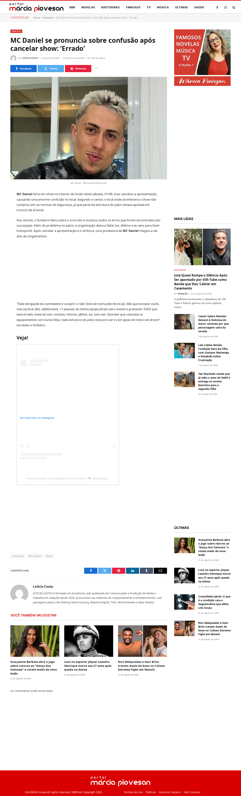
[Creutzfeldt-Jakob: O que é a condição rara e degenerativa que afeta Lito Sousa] (184, 602)
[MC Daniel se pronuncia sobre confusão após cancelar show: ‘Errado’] (88, 128)
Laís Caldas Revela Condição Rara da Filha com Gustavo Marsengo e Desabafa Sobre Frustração (213, 352)
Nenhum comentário (75, 58)
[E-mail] (5, 242)
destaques (180, 270)
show (49, 556)
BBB (72, 7)
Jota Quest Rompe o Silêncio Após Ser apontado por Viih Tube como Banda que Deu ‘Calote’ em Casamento (200, 281)
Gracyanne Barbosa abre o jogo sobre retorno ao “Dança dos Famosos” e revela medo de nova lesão (33, 667)
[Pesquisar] (233, 7)
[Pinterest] (5, 233)
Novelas (88, 7)
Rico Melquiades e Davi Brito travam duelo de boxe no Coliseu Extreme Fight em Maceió (141, 665)
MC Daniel (34, 556)
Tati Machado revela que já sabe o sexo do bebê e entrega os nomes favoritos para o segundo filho (214, 381)
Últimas (181, 7)
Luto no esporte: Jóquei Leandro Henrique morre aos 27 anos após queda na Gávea (87, 665)
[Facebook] (5, 204)
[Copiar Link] (5, 252)
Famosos (133, 7)
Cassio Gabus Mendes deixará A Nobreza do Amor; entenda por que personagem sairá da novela (213, 323)
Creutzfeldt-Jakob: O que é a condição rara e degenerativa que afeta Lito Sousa (214, 602)
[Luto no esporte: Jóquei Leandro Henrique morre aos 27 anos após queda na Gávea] (88, 641)
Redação (183, 294)
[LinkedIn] (5, 223)
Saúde (199, 7)
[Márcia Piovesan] (34, 7)
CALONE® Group (35, 792)
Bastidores (110, 7)
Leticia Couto (30, 58)
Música (163, 7)
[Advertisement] (89, 270)
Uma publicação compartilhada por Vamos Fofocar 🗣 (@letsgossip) (67, 478)
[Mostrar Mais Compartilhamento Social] (96, 68)
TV (149, 7)
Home (36, 17)
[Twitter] (5, 213)
